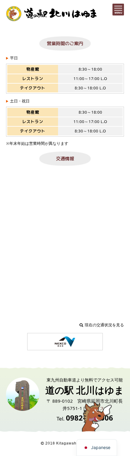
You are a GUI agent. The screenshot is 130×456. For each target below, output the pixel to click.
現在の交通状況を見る (104, 325)
